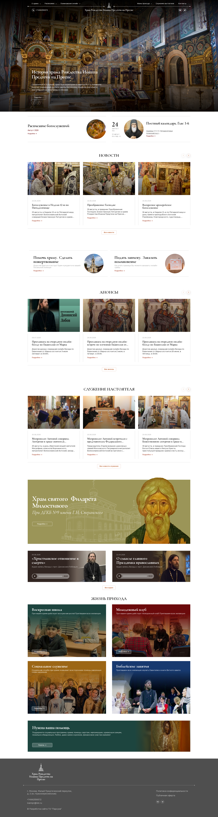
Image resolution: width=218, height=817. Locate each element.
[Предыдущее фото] (33, 103)
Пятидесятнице (166, 131)
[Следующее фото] (38, 103)
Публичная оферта (165, 795)
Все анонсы (109, 369)
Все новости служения (109, 466)
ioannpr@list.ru (34, 803)
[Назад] (183, 155)
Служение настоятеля (165, 3)
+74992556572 (42, 10)
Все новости (109, 232)
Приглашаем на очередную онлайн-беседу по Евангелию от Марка (52, 343)
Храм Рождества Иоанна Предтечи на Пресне (109, 10)
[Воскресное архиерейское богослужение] (164, 178)
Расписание (50, 3)
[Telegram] (184, 10)
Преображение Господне (101, 205)
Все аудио (109, 588)
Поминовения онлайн (69, 3)
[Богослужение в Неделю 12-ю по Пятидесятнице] (54, 178)
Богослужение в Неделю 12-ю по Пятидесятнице (50, 206)
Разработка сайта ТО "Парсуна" (45, 809)
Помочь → (42, 745)
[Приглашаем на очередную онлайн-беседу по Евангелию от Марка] (54, 315)
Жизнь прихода (143, 3)
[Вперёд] (188, 155)
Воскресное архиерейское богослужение (156, 206)
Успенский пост (152, 133)
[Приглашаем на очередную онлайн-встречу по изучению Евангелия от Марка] (109, 315)
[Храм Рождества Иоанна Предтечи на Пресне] (109, 5)
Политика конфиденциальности (172, 791)
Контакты (182, 3)
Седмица (149, 131)
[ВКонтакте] (180, 10)
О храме (35, 3)
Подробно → (39, 97)
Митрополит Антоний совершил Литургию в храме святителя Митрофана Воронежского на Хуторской (50, 443)
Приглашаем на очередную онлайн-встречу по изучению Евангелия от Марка (107, 344)
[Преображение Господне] (109, 178)
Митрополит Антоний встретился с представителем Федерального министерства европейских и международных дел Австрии (107, 443)
